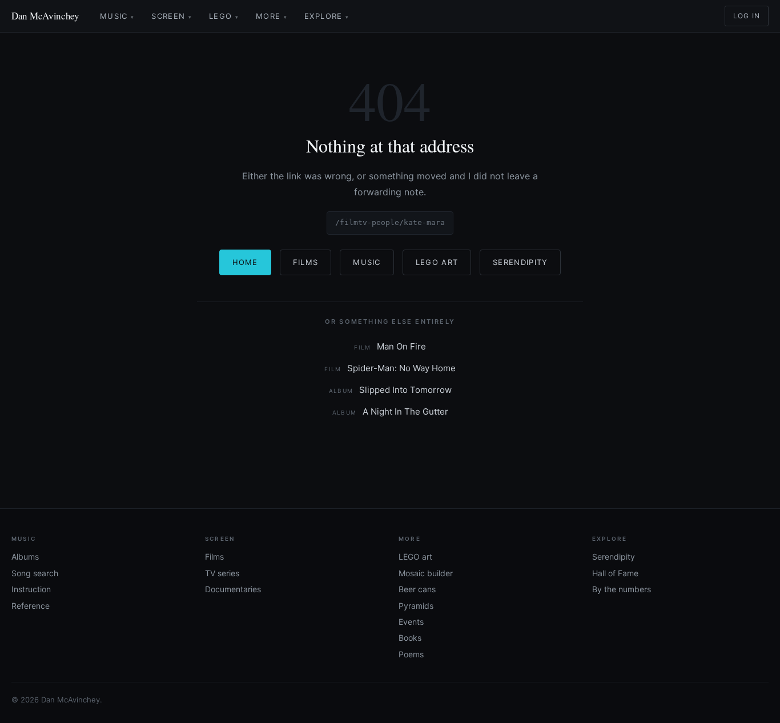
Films (306, 262)
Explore (326, 16)
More (271, 16)
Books (410, 637)
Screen (171, 16)
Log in (746, 15)
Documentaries (233, 589)
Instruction (31, 589)
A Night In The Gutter (390, 411)
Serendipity (520, 262)
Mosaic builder (426, 573)
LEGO (224, 16)
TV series (222, 573)
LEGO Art (437, 262)
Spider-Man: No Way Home (390, 368)
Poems (411, 654)
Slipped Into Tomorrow (390, 389)
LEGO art (415, 556)
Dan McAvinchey (45, 15)
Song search (34, 573)
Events (411, 621)
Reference (30, 605)
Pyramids (416, 605)
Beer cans (417, 589)
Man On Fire (390, 346)
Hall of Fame (615, 573)
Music (117, 16)
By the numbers (621, 589)
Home (245, 262)
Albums (25, 556)
